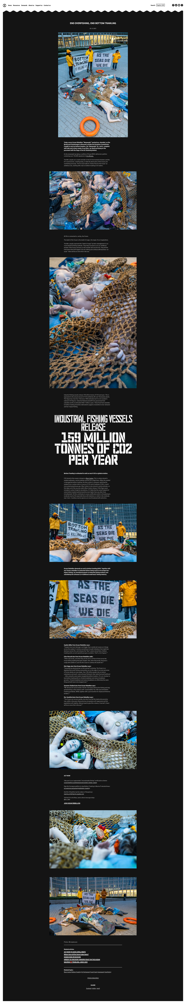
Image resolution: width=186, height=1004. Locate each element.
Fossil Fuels (93, 972)
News (10, 5)
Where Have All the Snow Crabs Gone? (76, 954)
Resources (16, 5)
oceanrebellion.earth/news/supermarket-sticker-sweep (80, 782)
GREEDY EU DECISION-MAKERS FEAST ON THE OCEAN (82, 959)
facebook (89, 988)
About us (31, 5)
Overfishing (107, 972)
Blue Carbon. (90, 478)
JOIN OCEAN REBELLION (72, 803)
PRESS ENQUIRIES (93, 978)
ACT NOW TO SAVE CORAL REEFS (75, 952)
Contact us (47, 5)
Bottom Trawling (76, 972)
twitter (94, 988)
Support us (39, 5)
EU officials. (90, 156)
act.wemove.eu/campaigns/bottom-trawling (77, 788)
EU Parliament (85, 972)
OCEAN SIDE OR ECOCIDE (72, 957)
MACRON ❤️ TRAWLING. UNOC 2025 (76, 962)
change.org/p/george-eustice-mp (74, 794)
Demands (24, 5)
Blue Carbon (67, 972)
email (98, 988)
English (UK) (160, 5)
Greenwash (100, 972)
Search (153, 5)
